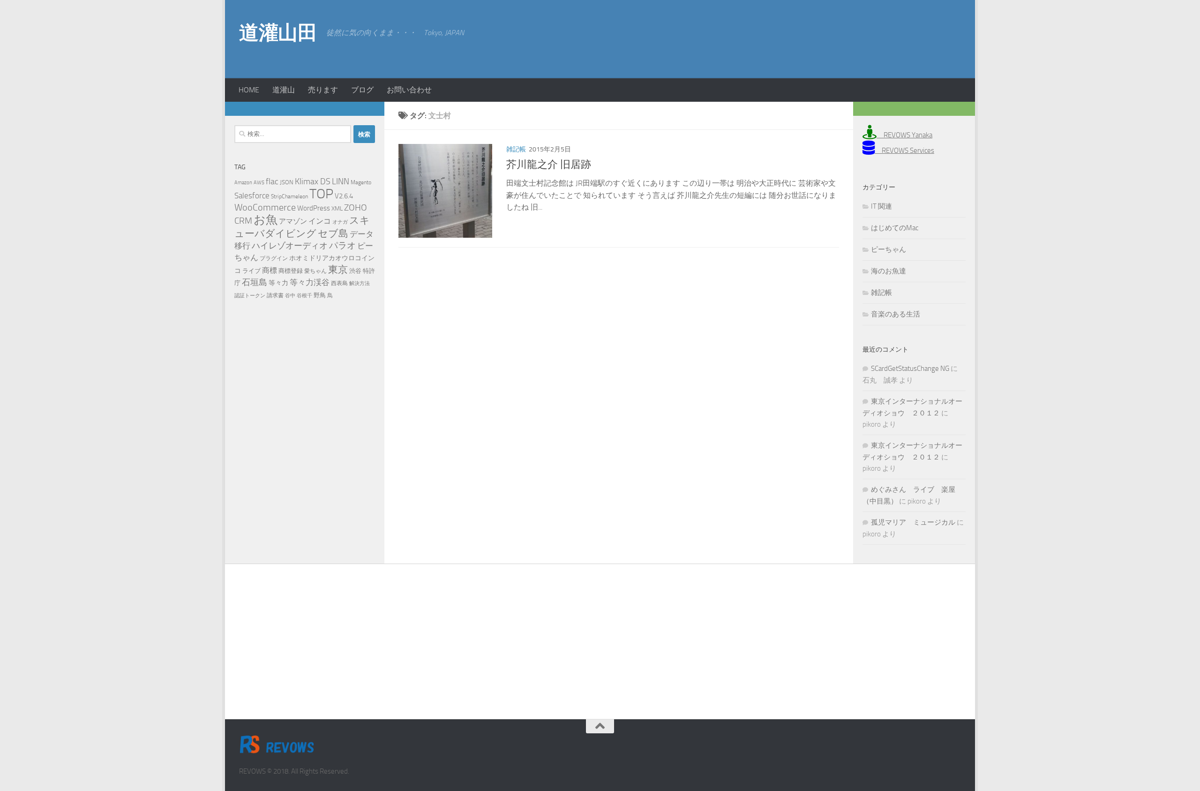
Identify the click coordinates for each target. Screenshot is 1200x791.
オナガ (340, 222)
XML (337, 208)
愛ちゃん (315, 271)
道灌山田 (278, 33)
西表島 (339, 283)
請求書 (275, 295)
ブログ (362, 89)
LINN (340, 181)
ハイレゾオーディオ (290, 246)
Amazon (243, 183)
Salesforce (252, 195)
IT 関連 (881, 206)
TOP (321, 194)
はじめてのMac (894, 228)
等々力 (278, 283)
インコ (319, 221)
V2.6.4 (344, 196)
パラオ (342, 245)
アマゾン (293, 222)
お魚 (266, 219)
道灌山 (283, 89)
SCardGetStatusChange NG (910, 368)
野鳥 (320, 295)
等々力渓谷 (310, 282)
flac (272, 181)
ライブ (251, 270)
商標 (269, 270)
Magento (361, 182)
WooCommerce (265, 207)
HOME (249, 89)
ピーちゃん (888, 249)
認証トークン (249, 296)
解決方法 (359, 283)
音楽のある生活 (895, 314)
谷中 (290, 296)
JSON (286, 182)
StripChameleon (289, 196)
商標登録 (290, 270)
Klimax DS (312, 181)
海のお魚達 (888, 271)
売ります (323, 89)
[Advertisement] (886, 37)
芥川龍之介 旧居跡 (548, 164)
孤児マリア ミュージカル (913, 522)
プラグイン (274, 258)
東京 (338, 269)
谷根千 (304, 296)
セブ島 (333, 233)
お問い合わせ (409, 89)
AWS (259, 183)
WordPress (313, 208)
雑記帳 (516, 149)
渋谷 (355, 270)
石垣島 (254, 282)
